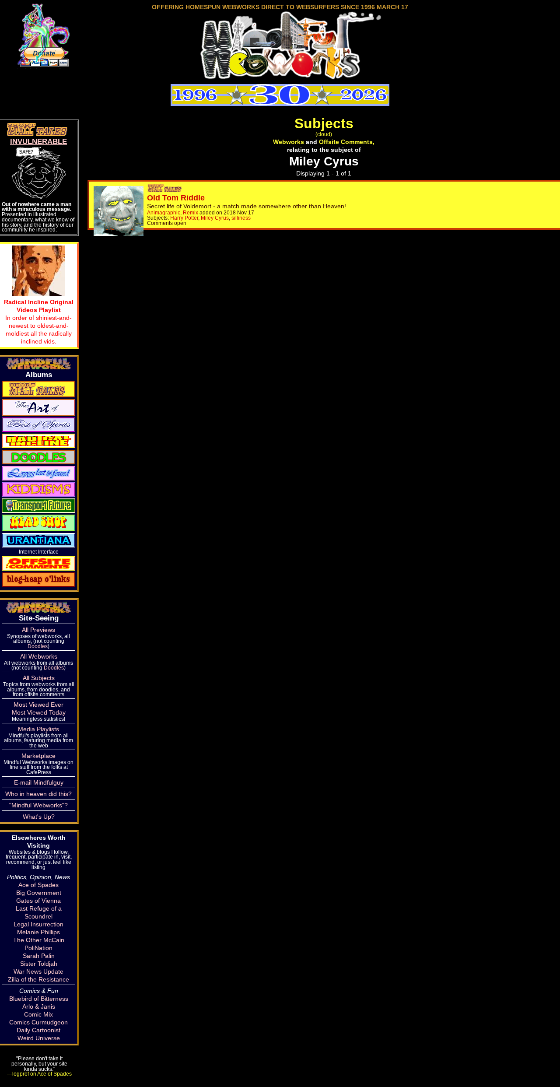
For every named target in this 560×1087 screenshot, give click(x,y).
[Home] (280, 76)
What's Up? (39, 816)
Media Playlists (38, 729)
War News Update (38, 971)
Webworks (288, 141)
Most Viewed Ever (38, 704)
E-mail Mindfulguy (38, 782)
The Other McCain (38, 939)
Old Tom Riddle (176, 197)
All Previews (38, 629)
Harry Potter (184, 218)
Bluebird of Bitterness (38, 998)
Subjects (324, 123)
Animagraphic (163, 212)
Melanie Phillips (38, 932)
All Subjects (39, 677)
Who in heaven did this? (38, 793)
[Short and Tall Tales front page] (165, 189)
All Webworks (38, 656)
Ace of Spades (38, 884)
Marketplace (38, 755)
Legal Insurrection (38, 924)
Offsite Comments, (346, 141)
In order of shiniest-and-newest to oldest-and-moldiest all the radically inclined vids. (39, 321)
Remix (190, 212)
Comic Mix (38, 1014)
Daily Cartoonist (38, 1030)
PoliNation (38, 947)
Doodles (38, 646)
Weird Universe (39, 1037)
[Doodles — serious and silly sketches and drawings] (38, 456)
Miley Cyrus (215, 218)
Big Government (38, 892)
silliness (241, 218)
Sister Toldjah (38, 963)
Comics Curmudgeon (38, 1022)
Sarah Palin (39, 955)
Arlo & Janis (38, 1006)
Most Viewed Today (39, 712)
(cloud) (323, 134)
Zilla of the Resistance (38, 979)
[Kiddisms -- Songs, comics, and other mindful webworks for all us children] (38, 488)
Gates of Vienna (38, 900)
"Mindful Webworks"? (38, 805)
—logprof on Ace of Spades (39, 1073)
